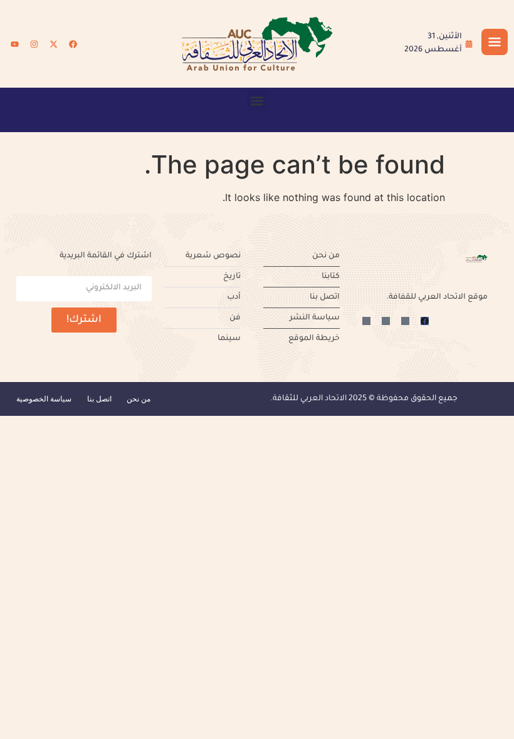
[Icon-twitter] (405, 321)
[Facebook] (73, 44)
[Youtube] (14, 44)
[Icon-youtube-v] (366, 321)
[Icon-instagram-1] (386, 321)
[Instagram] (34, 44)
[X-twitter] (53, 44)
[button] (257, 100)
